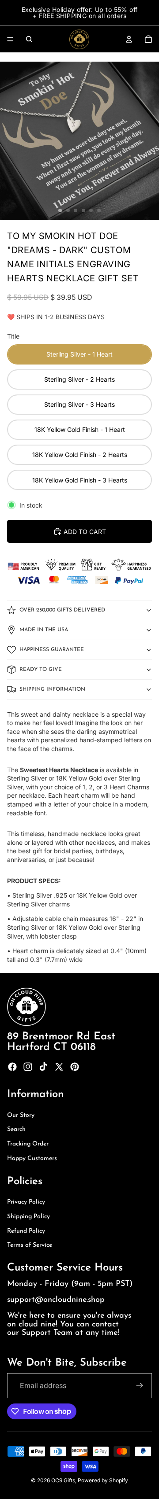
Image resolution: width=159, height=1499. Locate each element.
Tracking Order (28, 1144)
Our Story (20, 1115)
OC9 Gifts (63, 1480)
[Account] (129, 39)
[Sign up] (139, 1385)
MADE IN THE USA (43, 630)
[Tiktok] (43, 1066)
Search (16, 1129)
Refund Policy (26, 1231)
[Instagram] (28, 1066)
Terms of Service (29, 1245)
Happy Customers (32, 1158)
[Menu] (10, 39)
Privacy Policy (26, 1202)
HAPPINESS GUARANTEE (51, 649)
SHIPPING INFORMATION (52, 689)
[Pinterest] (74, 1066)
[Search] (29, 39)
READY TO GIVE (40, 669)
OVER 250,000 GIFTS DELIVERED (62, 610)
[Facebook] (12, 1066)
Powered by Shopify (103, 1480)
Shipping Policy (28, 1216)
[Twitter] (59, 1066)
